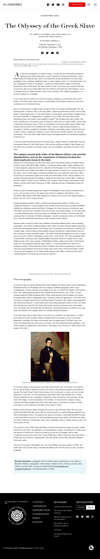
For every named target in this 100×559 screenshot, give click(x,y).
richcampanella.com (61, 466)
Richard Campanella (51, 41)
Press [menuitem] (36, 518)
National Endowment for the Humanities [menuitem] (62, 518)
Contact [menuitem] (38, 502)
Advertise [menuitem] (39, 506)
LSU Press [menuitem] (58, 530)
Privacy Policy (39, 548)
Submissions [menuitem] (41, 514)
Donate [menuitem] (38, 522)
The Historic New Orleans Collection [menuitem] (63, 512)
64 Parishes (12, 4)
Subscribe (77, 4)
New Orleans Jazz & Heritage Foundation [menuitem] (61, 524)
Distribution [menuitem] (41, 510)
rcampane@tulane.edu (23, 469)
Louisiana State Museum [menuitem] (63, 507)
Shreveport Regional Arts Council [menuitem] (63, 535)
